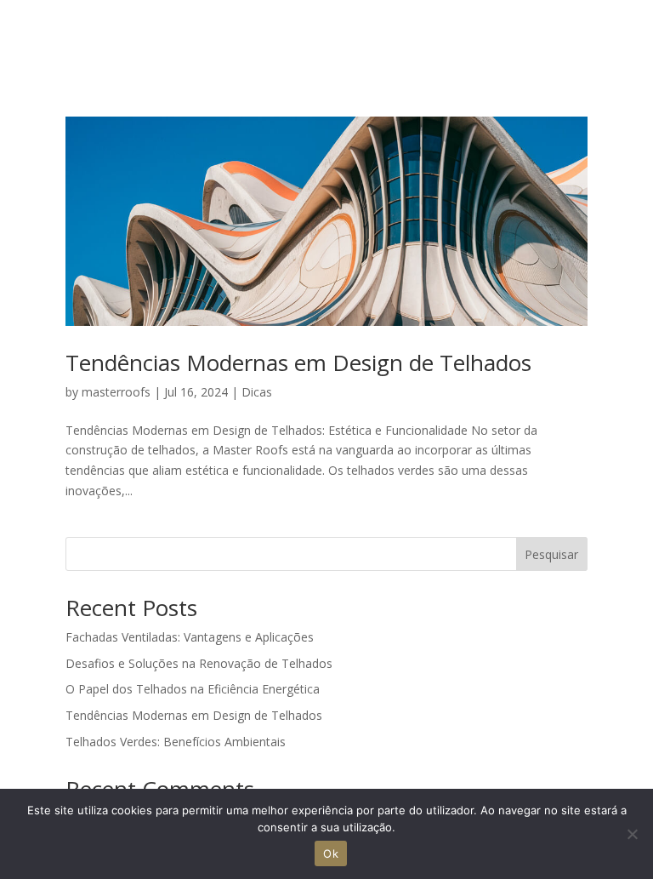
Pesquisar (551, 554)
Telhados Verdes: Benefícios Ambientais (175, 741)
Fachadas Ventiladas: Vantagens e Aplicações (189, 637)
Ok (330, 853)
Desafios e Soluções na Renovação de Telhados (198, 663)
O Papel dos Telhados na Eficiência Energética (192, 689)
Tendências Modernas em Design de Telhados (298, 362)
